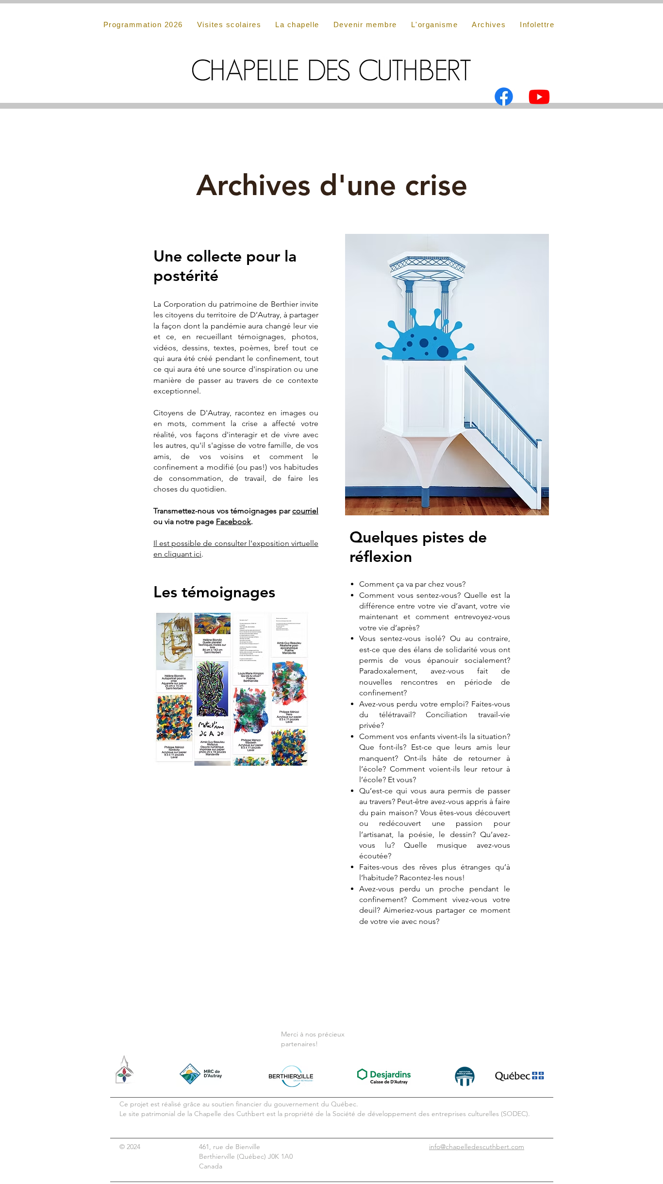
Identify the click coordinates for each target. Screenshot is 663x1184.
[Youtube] (539, 96)
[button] (489, 24)
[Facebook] (504, 96)
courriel (305, 510)
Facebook (233, 521)
